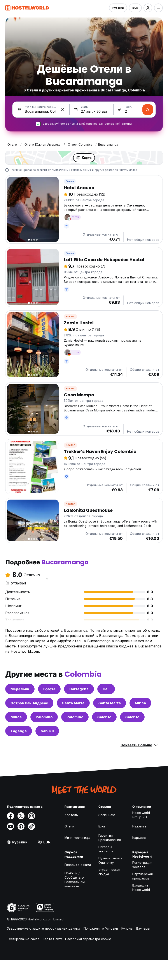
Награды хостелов (105, 849)
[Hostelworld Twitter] (21, 815)
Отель (70, 181)
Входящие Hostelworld (141, 887)
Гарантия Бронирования (109, 838)
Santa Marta (73, 703)
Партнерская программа (142, 876)
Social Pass (106, 815)
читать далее (128, 169)
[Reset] (62, 109)
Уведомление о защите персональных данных (43, 928)
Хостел (70, 316)
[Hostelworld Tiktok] (31, 826)
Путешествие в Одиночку (110, 860)
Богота (49, 689)
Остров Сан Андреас (29, 703)
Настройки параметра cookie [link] (88, 939)
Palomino (44, 717)
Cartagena (79, 689)
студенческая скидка (109, 872)
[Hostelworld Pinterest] (21, 826)
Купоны (127, 928)
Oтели (69, 826)
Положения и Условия (101, 928)
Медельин (19, 689)
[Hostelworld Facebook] (10, 815)
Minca (140, 703)
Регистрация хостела (142, 865)
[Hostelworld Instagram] (31, 815)
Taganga (18, 731)
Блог (101, 826)
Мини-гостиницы (77, 837)
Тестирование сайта (23, 939)
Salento (104, 717)
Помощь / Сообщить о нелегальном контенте (75, 879)
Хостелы (71, 815)
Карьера (139, 837)
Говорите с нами (78, 865)
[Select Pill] (148, 7)
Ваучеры (143, 928)
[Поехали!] (147, 109)
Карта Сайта (53, 939)
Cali (106, 689)
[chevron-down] (47, 578)
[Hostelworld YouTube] (10, 826)
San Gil (47, 731)
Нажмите (139, 826)
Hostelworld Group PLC (141, 815)
